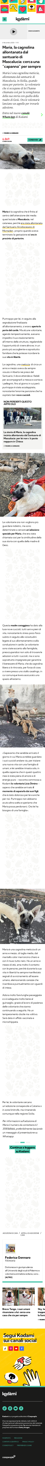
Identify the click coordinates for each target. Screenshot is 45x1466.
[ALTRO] (8, 1277)
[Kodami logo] (22, 19)
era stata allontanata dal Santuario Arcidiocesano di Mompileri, (22, 227)
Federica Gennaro (17, 1257)
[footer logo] (9, 1394)
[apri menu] (4, 19)
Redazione (18, 1438)
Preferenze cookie (24, 1445)
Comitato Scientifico (10, 1442)
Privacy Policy (28, 1442)
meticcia (25, 364)
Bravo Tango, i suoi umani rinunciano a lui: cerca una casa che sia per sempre (16, 1312)
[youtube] (15, 1408)
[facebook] (21, 1408)
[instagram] (10, 1408)
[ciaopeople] (8, 1457)
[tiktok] (4, 1408)
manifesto (6, 1438)
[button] (5, 1348)
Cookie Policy (7, 1445)
